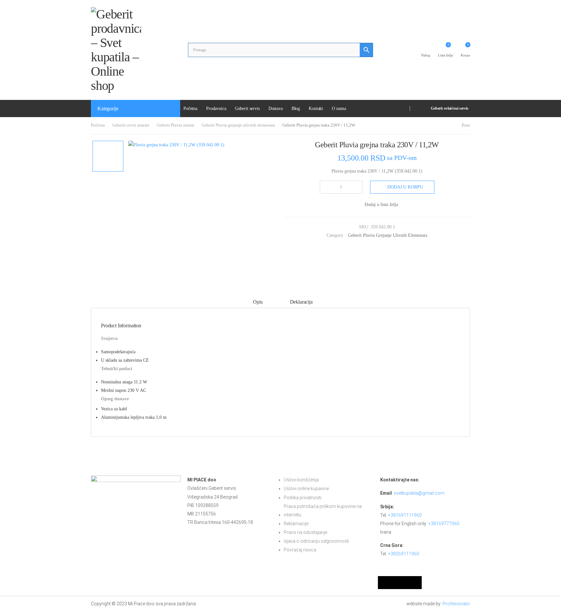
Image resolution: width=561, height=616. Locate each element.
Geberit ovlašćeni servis (449, 108)
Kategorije (107, 108)
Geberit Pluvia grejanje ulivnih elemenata (238, 125)
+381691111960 (405, 515)
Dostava (275, 108)
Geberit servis (247, 108)
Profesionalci (456, 603)
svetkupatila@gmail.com (419, 493)
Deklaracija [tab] (301, 302)
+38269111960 (403, 553)
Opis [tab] (257, 302)
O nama (339, 108)
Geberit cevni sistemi (130, 125)
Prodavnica (216, 108)
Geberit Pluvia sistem (175, 125)
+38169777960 (443, 523)
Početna (190, 108)
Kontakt (316, 108)
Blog (296, 108)
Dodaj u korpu (405, 187)
